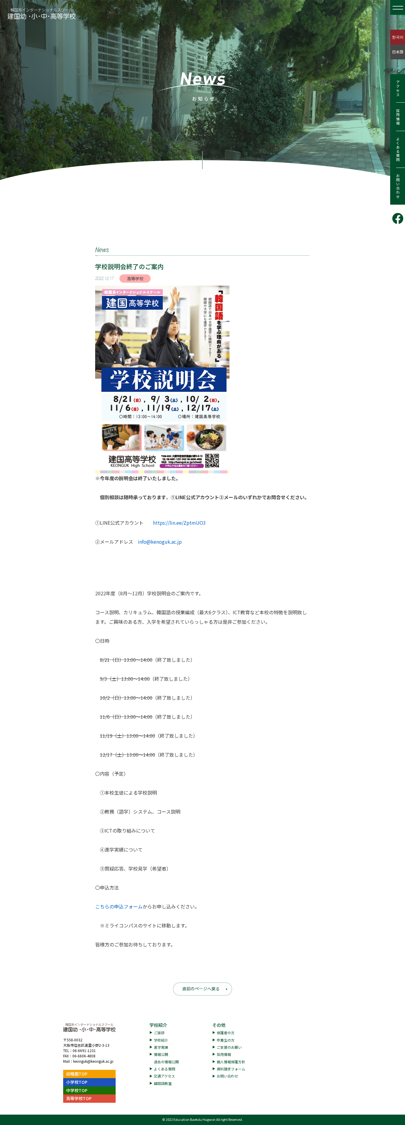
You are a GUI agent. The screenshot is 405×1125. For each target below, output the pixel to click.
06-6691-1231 (84, 1050)
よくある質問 (397, 149)
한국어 (398, 37)
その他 (219, 1025)
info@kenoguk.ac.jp (160, 541)
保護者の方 (226, 1032)
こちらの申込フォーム (119, 906)
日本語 (398, 52)
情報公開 (161, 1054)
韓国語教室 (163, 1083)
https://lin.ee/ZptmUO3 (179, 522)
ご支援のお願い (229, 1047)
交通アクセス (164, 1075)
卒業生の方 (226, 1040)
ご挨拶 (159, 1032)
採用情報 (397, 117)
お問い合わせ (397, 186)
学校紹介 (158, 1025)
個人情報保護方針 (231, 1061)
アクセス (397, 88)
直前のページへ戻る (201, 989)
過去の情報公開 (166, 1061)
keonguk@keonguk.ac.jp (93, 1061)
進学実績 (161, 1047)
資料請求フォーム (231, 1068)
